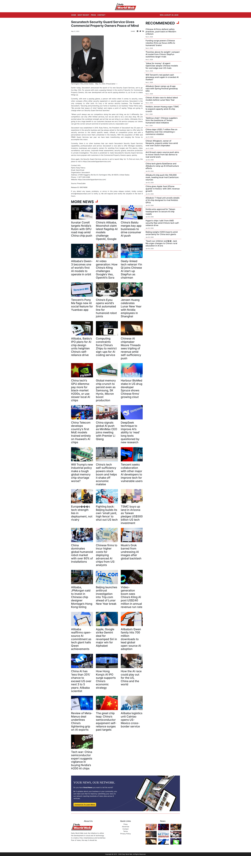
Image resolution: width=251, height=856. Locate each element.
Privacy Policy (125, 834)
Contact (126, 829)
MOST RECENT (83, 15)
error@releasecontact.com (81, 194)
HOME (73, 15)
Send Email (80, 170)
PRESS (93, 15)
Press (126, 824)
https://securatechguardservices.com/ (97, 161)
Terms (125, 831)
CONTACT (101, 15)
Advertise (125, 827)
